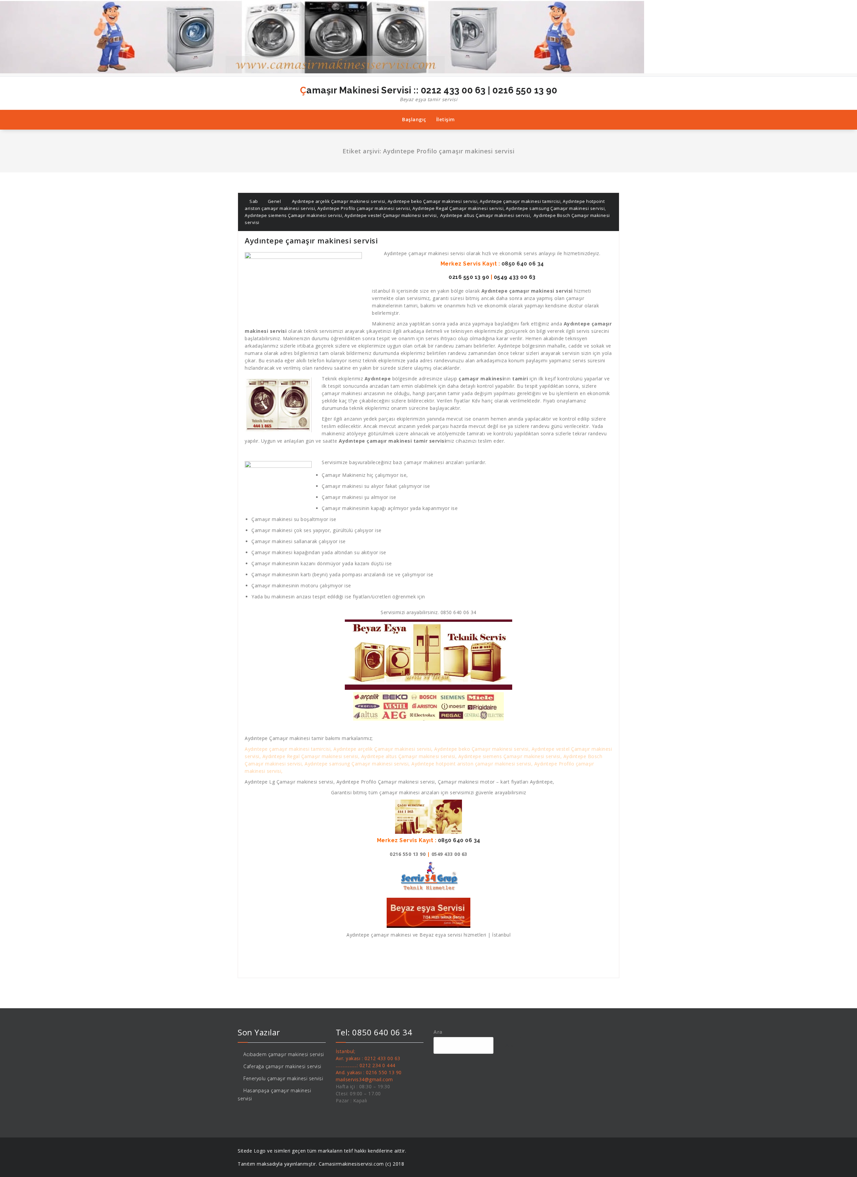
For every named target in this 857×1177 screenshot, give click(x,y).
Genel (274, 201)
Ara (438, 1032)
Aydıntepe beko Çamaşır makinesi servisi (433, 201)
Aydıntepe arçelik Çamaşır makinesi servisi (338, 201)
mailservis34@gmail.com (364, 1079)
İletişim (445, 119)
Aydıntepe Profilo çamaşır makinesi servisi (363, 208)
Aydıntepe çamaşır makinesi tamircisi (520, 201)
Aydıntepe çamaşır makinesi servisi (311, 240)
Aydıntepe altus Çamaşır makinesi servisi (484, 215)
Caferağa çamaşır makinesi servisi (282, 1066)
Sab (253, 201)
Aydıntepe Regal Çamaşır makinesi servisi (457, 208)
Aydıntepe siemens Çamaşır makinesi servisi (293, 215)
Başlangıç (414, 119)
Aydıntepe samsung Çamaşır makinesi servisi (555, 208)
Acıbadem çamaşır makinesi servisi (283, 1054)
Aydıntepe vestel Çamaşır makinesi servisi (390, 215)
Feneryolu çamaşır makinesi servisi (283, 1078)
